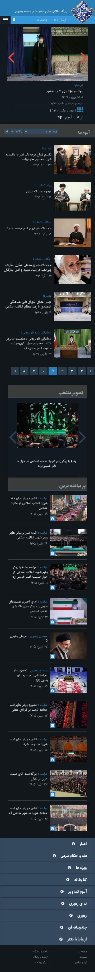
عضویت (83, 957)
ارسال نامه (60, 19)
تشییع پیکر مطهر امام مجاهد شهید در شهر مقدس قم (28, 810)
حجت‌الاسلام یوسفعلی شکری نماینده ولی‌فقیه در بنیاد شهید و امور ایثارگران (27, 267)
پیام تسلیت (44, 185)
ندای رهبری (78, 904)
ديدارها (47, 295)
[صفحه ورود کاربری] (14, 20)
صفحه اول (82, 951)
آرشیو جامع (81, 962)
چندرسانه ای (77, 927)
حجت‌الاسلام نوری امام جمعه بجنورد (29, 228)
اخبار (83, 844)
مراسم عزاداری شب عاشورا (64, 91)
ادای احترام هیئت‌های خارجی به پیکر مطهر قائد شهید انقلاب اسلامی (28, 606)
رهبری (82, 916)
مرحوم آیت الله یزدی (38, 191)
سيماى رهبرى (39, 636)
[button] (5, 20)
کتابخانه (80, 880)
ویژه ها (81, 868)
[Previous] (90, 371)
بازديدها (46, 148)
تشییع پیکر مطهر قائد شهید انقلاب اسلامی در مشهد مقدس (29, 503)
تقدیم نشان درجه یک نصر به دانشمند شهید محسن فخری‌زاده (28, 157)
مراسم (79, 84)
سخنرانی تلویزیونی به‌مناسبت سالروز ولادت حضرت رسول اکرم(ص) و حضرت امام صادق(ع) (28, 343)
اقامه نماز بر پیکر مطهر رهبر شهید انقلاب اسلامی (29, 535)
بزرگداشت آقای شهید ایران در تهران (29, 776)
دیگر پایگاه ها (41, 962)
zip (60, 117)
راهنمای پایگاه (40, 951)
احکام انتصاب (43, 222)
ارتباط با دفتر (77, 939)
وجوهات (42, 19)
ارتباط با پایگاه (40, 957)
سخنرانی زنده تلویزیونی (36, 332)
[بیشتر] (80, 110)
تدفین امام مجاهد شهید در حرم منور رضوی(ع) (30, 675)
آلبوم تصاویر (77, 892)
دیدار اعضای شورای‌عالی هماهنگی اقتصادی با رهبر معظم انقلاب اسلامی (28, 304)
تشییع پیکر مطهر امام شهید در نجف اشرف (29, 742)
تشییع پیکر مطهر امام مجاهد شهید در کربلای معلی (29, 707)
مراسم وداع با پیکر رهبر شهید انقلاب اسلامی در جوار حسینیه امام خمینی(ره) (48, 463)
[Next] (15, 371)
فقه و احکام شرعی (74, 856)
